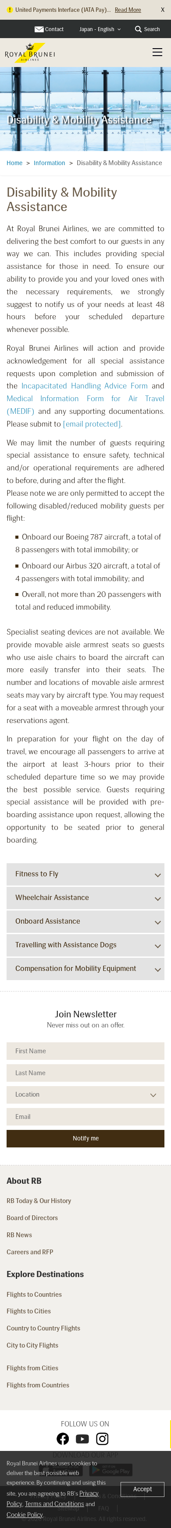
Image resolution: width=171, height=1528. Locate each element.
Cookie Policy (25, 1515)
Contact (54, 29)
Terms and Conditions (54, 1504)
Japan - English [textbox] (96, 29)
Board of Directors (32, 1218)
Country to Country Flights (44, 1328)
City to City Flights (33, 1345)
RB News (19, 1235)
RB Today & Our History (39, 1201)
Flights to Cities (29, 1311)
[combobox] (100, 29)
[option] (85, 108)
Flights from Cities (32, 1368)
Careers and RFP (30, 1252)
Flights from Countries (38, 1385)
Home (14, 163)
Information (49, 163)
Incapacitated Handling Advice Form (84, 386)
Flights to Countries (34, 1295)
